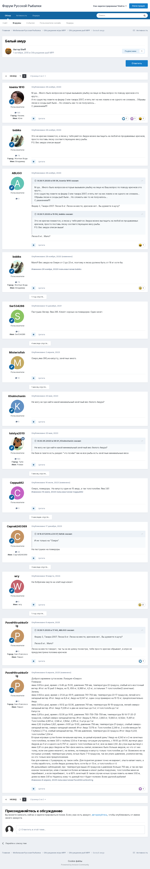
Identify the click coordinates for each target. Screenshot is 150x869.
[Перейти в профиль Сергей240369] (17, 536)
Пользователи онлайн (50, 23)
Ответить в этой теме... (33, 829)
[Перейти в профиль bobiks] (17, 140)
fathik (61, 534)
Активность (21, 15)
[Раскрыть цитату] (35, 180)
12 (18, 378)
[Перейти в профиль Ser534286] (17, 316)
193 (18, 459)
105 (18, 112)
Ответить (137, 63)
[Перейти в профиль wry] (17, 586)
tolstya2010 (17, 433)
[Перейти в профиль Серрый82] (17, 493)
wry (16, 576)
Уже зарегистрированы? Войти (109, 6)
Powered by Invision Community (75, 865)
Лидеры (70, 23)
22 (18, 552)
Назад (13, 76)
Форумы (17, 23)
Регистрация (138, 6)
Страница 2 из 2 (37, 76)
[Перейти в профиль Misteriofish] (17, 362)
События (30, 23)
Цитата (41, 118)
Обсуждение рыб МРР (42, 52)
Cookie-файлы (75, 861)
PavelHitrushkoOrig (16, 624)
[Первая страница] (6, 76)
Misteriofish (17, 352)
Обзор (8, 15)
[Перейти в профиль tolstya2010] (17, 443)
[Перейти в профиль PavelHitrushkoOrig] (17, 636)
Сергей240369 (17, 526)
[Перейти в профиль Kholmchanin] (17, 406)
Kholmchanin (16, 396)
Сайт (5, 23)
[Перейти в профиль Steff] (8, 51)
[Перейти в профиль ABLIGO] (17, 183)
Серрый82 (17, 482)
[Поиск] (144, 15)
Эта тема (133, 15)
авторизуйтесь (99, 815)
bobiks (17, 130)
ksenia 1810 (16, 87)
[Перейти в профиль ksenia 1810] (17, 97)
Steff (23, 49)
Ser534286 (16, 306)
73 (18, 155)
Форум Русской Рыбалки (21, 6)
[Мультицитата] (33, 119)
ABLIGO (17, 173)
